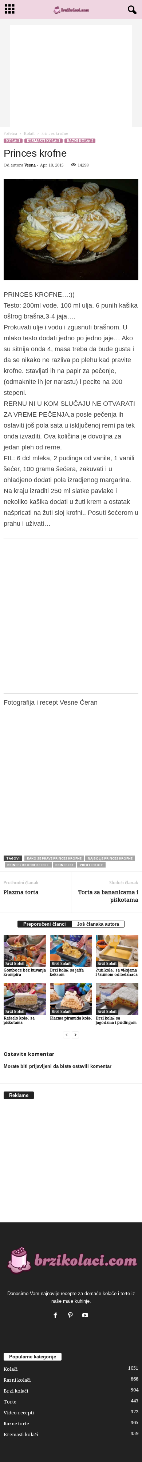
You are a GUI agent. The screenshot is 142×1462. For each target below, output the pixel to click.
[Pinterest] (71, 1316)
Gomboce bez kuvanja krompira (25, 972)
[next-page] (75, 1035)
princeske (64, 864)
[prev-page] (66, 1035)
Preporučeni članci (44, 924)
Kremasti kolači (43, 141)
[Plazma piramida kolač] (71, 999)
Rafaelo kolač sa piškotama (19, 1020)
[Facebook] (57, 1316)
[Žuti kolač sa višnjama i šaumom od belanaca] (117, 951)
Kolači (29, 134)
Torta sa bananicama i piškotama (108, 896)
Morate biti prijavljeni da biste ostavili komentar (57, 1066)
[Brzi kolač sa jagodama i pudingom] (117, 999)
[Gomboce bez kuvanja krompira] (25, 951)
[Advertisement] (71, 76)
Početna (10, 134)
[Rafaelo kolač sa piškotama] (25, 999)
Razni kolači (80, 141)
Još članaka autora (98, 924)
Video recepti (19, 1412)
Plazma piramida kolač (71, 1018)
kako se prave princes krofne (54, 858)
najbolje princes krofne (110, 858)
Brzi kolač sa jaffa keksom (67, 972)
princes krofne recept (28, 864)
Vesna (30, 165)
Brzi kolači (14, 964)
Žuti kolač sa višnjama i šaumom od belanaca (117, 972)
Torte (10, 1402)
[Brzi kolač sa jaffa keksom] (71, 951)
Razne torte (16, 1423)
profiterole (91, 864)
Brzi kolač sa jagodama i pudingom (116, 1020)
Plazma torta (21, 892)
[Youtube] (86, 1316)
